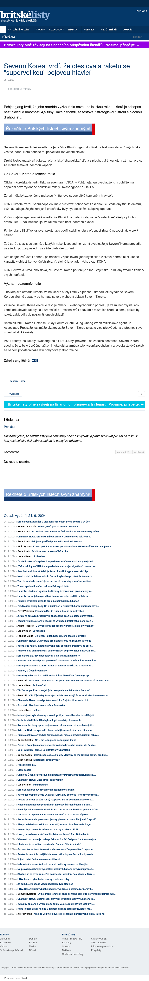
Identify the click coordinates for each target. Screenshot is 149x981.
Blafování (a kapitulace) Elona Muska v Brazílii (60, 636)
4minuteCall (39, 685)
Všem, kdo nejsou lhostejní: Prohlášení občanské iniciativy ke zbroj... (55, 645)
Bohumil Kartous (26, 893)
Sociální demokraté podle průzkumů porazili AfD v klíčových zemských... (57, 660)
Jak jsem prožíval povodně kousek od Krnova (56, 541)
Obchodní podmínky (72, 954)
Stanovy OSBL (99, 938)
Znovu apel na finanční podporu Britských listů (42, 586)
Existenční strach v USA (46, 759)
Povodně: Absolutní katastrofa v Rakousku (41, 705)
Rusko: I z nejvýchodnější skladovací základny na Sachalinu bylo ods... (56, 854)
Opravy (66, 946)
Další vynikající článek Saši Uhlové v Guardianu (43, 750)
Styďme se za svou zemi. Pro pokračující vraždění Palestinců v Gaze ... (56, 874)
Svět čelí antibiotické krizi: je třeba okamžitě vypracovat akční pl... (53, 571)
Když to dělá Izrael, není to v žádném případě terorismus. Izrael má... (54, 908)
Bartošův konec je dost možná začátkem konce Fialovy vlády (65, 531)
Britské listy (27, 16)
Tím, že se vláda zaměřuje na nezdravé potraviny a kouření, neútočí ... (55, 581)
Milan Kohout (24, 759)
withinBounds (40, 784)
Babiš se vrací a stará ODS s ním (49, 551)
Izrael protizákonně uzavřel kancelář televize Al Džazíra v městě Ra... (55, 665)
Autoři (127, 29)
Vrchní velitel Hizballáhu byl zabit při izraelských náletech (49, 720)
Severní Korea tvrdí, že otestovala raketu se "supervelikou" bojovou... (55, 849)
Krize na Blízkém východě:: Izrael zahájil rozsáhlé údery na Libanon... (55, 730)
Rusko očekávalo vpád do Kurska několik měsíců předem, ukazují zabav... (58, 735)
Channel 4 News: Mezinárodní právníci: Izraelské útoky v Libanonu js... (56, 899)
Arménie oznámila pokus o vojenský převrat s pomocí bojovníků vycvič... (57, 819)
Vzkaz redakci (98, 942)
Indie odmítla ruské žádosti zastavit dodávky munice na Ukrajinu (52, 864)
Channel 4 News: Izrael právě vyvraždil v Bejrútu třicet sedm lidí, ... (54, 700)
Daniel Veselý (24, 755)
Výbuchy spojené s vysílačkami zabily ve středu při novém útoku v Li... (56, 904)
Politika (33, 942)
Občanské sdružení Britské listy (38, 967)
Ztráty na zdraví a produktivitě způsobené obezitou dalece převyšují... (55, 616)
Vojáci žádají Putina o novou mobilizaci (38, 859)
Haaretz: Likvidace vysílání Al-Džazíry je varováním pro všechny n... (54, 591)
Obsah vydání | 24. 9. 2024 (25, 515)
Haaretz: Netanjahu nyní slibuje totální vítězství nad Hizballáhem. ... (54, 596)
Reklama (67, 950)
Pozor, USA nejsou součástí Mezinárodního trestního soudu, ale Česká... (56, 745)
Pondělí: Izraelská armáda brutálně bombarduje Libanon (48, 601)
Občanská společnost (11, 950)
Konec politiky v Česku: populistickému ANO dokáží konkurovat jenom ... (73, 546)
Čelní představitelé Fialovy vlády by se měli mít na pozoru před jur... (71, 755)
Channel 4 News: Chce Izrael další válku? (40, 779)
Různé (32, 950)
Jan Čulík (22, 680)
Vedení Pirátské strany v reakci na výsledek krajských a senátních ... (55, 621)
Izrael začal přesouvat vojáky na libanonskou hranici (46, 789)
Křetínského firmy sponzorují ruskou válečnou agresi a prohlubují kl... (55, 725)
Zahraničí (5, 938)
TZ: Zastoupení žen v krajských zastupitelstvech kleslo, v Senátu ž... (54, 690)
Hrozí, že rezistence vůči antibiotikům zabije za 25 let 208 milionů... (53, 834)
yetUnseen (39, 630)
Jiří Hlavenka (24, 913)
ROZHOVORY (56, 29)
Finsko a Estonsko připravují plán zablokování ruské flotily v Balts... (54, 804)
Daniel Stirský (25, 740)
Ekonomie (5, 942)
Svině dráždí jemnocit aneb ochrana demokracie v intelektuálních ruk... (76, 893)
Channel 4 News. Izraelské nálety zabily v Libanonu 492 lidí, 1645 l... (54, 536)
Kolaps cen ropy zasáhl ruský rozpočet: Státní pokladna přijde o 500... (55, 799)
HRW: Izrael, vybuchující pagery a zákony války (43, 879)
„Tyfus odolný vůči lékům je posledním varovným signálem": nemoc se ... (57, 566)
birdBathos (39, 556)
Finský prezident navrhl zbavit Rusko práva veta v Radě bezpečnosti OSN (58, 809)
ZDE (35, 360)
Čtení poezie (24, 770)
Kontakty (66, 942)
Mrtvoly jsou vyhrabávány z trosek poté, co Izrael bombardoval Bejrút (55, 715)
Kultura (4, 946)
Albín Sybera (24, 546)
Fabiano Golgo (25, 636)
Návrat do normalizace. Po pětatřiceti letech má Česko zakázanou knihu (68, 680)
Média (32, 946)
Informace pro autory (102, 946)
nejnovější (123, 452)
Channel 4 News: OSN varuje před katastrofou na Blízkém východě (54, 640)
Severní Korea (18, 381)
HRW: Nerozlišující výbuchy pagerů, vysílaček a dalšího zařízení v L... (55, 889)
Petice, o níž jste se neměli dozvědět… (59, 526)
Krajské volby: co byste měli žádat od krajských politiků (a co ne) (69, 913)
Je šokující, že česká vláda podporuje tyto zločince (45, 884)
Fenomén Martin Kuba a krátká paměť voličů (59, 611)
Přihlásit (141, 11)
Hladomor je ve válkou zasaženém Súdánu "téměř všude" (49, 844)
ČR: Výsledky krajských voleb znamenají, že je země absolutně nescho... (69, 695)
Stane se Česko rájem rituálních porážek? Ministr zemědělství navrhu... (56, 774)
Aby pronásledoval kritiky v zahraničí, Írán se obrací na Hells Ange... (54, 824)
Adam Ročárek (25, 625)
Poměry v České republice (32, 670)
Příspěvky (8, 36)
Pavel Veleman (25, 611)
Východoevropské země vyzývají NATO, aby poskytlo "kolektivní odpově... (58, 794)
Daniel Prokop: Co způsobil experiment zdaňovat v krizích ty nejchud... (56, 561)
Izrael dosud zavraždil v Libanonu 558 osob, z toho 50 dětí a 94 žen (53, 521)
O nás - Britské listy (72, 938)
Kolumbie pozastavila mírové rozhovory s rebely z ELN (47, 829)
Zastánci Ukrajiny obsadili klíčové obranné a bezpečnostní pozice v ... (55, 814)
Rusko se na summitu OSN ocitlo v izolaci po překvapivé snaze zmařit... (56, 650)
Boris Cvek (23, 531)
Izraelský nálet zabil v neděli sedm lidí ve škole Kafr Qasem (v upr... (54, 675)
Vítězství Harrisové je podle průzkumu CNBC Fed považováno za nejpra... (57, 839)
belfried (37, 710)
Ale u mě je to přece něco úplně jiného (55, 740)
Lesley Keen (24, 556)
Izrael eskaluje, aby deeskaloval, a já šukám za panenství (48, 655)
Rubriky (89, 29)
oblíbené (139, 452)
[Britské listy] (49, 130)
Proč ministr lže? (26, 764)
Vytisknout (14, 393)
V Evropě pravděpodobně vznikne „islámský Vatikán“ (65, 625)
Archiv (40, 29)
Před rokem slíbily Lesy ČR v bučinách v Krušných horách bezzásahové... (58, 606)
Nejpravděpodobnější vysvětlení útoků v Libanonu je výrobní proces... (55, 869)
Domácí (33, 938)
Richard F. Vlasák (27, 526)
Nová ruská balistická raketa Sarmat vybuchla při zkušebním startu (54, 576)
